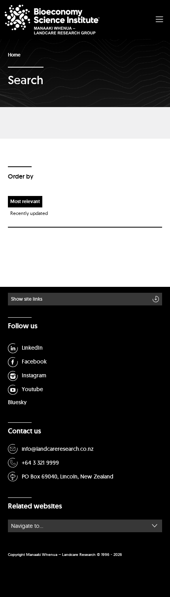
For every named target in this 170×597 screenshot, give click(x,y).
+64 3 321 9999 (40, 462)
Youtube (32, 389)
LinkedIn (32, 347)
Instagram (34, 375)
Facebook (34, 361)
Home (14, 55)
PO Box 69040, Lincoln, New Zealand (67, 476)
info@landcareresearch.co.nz (58, 448)
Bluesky (17, 402)
